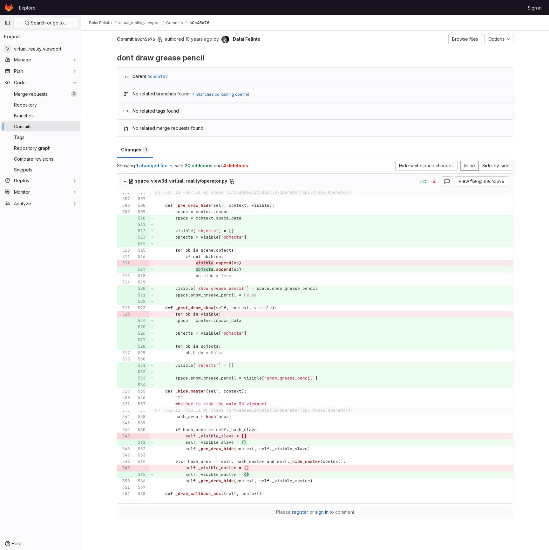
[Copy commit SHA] (160, 39)
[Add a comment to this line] (117, 199)
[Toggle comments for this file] (447, 181)
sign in (322, 512)
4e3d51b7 (157, 76)
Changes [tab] (134, 149)
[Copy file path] (232, 181)
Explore (27, 7)
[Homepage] (8, 8)
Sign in (535, 7)
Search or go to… (48, 22)
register (300, 512)
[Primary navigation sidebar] (8, 23)
